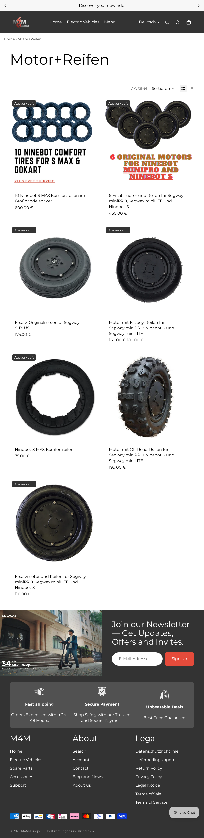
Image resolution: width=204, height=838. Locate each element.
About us (82, 785)
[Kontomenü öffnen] (177, 22)
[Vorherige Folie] (5, 5)
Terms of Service (151, 802)
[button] (163, 88)
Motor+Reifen (29, 39)
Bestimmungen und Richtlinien (70, 831)
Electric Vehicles (26, 759)
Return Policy (148, 768)
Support (18, 785)
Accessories (21, 776)
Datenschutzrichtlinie (157, 751)
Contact (81, 768)
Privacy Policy (148, 776)
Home (9, 39)
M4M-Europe (31, 831)
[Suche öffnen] (167, 22)
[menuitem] (109, 22)
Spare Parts (21, 768)
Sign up (179, 658)
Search (79, 751)
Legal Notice (147, 785)
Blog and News (88, 776)
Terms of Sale (148, 794)
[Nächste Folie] (198, 5)
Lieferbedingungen (154, 759)
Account (81, 759)
